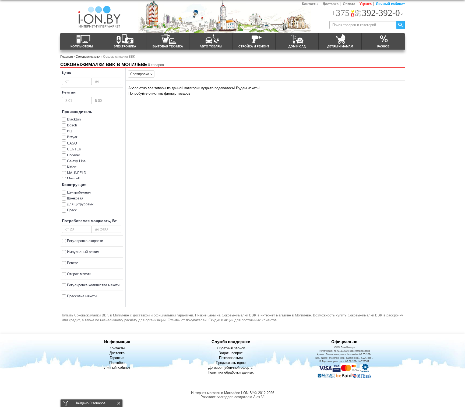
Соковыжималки (88, 56)
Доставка (331, 4)
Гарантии (117, 358)
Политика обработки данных (231, 372)
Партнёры (117, 363)
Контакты (310, 4)
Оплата (349, 4)
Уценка (366, 4)
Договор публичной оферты (230, 367)
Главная (66, 56)
